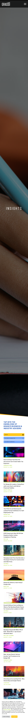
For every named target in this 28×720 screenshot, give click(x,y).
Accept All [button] (14, 716)
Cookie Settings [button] (6, 716)
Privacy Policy (7, 709)
